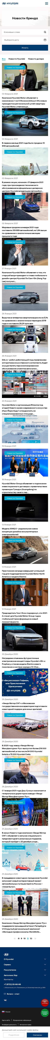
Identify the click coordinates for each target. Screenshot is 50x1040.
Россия (7, 1012)
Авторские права (25, 1024)
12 (31, 938)
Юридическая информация (22, 1020)
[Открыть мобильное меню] (46, 3)
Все (3, 59)
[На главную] (10, 3)
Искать (25, 47)
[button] (6, 954)
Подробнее (13, 1035)
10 (25, 938)
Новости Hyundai (16, 59)
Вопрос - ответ (13, 994)
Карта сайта (6, 1020)
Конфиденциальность (9, 1024)
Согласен (37, 1035)
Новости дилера (36, 59)
